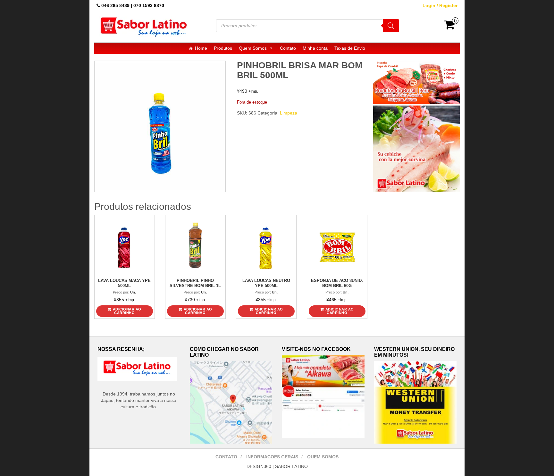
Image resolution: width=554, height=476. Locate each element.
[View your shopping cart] (449, 27)
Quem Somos (253, 48)
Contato (288, 48)
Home (201, 48)
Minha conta (315, 48)
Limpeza (288, 112)
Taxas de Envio (349, 48)
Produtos (223, 48)
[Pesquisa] (391, 25)
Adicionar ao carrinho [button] (127, 311)
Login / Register (440, 5)
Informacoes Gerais (272, 456)
